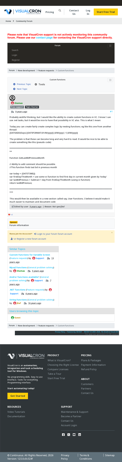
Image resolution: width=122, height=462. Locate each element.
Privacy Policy (60, 332)
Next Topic (21, 88)
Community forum (24, 21)
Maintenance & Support (74, 411)
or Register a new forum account (29, 238)
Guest (17, 317)
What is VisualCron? (59, 360)
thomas (18, 103)
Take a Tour (54, 373)
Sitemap (110, 455)
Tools (41, 84)
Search (15, 50)
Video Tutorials (16, 411)
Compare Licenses (58, 369)
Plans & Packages (91, 360)
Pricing (50, 12)
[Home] (22, 13)
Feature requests (46, 70)
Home (8, 21)
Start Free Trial (106, 12)
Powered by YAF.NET (74, 332)
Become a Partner (71, 416)
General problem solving (40, 267)
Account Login (69, 425)
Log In (88, 12)
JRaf (18, 303)
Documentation (16, 416)
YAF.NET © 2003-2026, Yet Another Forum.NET (101, 332)
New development (26, 70)
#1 (111, 111)
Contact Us (74, 12)
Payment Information (93, 364)
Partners (86, 388)
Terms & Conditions (86, 457)
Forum (57, 45)
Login (14, 55)
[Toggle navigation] (110, 46)
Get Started (17, 396)
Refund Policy (89, 369)
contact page (44, 37)
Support (39, 258)
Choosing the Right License (63, 364)
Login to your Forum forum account (54, 233)
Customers (87, 384)
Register (16, 60)
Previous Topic (23, 84)
